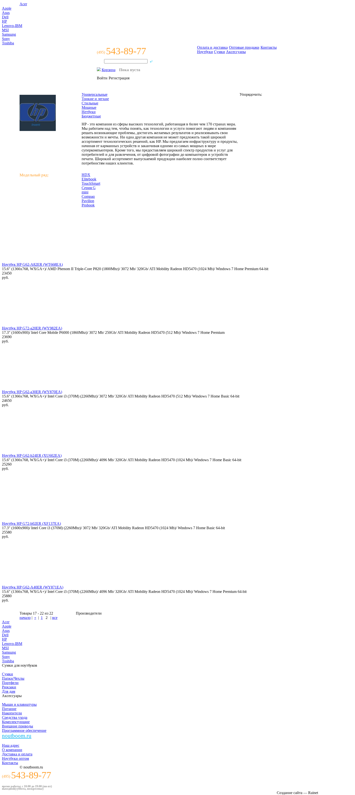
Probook (88, 205)
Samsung (9, 34)
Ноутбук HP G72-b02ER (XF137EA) (31, 523)
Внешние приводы (17, 726)
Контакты (269, 47)
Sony (6, 39)
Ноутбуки (205, 52)
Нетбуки (89, 112)
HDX (86, 175)
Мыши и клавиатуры (19, 704)
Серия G (89, 188)
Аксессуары (236, 52)
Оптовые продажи (244, 47)
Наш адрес (10, 745)
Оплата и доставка (212, 47)
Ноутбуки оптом (15, 758)
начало (25, 618)
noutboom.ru (16, 736)
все (54, 618)
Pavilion (88, 201)
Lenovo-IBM (12, 26)
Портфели (10, 683)
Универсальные (94, 94)
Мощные (89, 107)
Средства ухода (14, 717)
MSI (5, 30)
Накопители (12, 713)
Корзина (108, 70)
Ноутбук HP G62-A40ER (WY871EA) (32, 587)
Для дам (8, 691)
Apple (6, 8)
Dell (5, 17)
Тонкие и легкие (95, 99)
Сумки (219, 52)
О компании (12, 750)
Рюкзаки (9, 687)
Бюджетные (91, 116)
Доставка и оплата (17, 754)
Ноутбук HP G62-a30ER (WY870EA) (32, 392)
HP (4, 21)
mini (85, 192)
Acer (23, 4)
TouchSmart (91, 183)
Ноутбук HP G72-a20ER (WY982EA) (32, 328)
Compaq (88, 196)
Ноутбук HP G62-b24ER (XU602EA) (32, 455)
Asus (6, 13)
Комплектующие (16, 722)
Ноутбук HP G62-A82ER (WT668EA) (32, 264)
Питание (9, 709)
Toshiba (8, 43)
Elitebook (89, 179)
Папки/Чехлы (13, 678)
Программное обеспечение (24, 730)
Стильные (90, 103)
